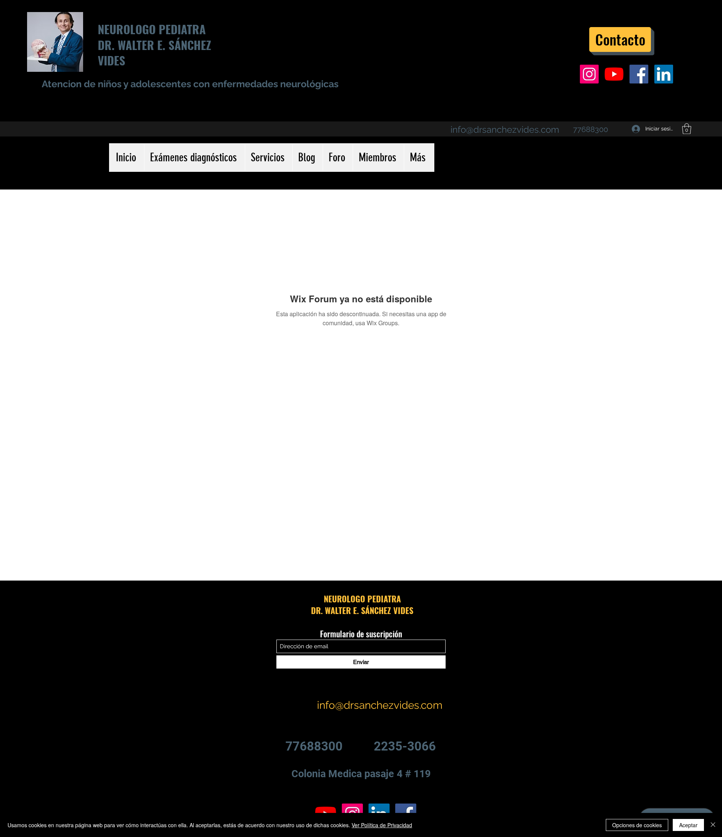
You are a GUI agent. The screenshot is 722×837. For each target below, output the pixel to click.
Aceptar (688, 825)
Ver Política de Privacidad (382, 825)
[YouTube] (614, 74)
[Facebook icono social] (638, 74)
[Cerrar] (712, 825)
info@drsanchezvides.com (504, 129)
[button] (686, 128)
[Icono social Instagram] (589, 74)
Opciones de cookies (637, 825)
